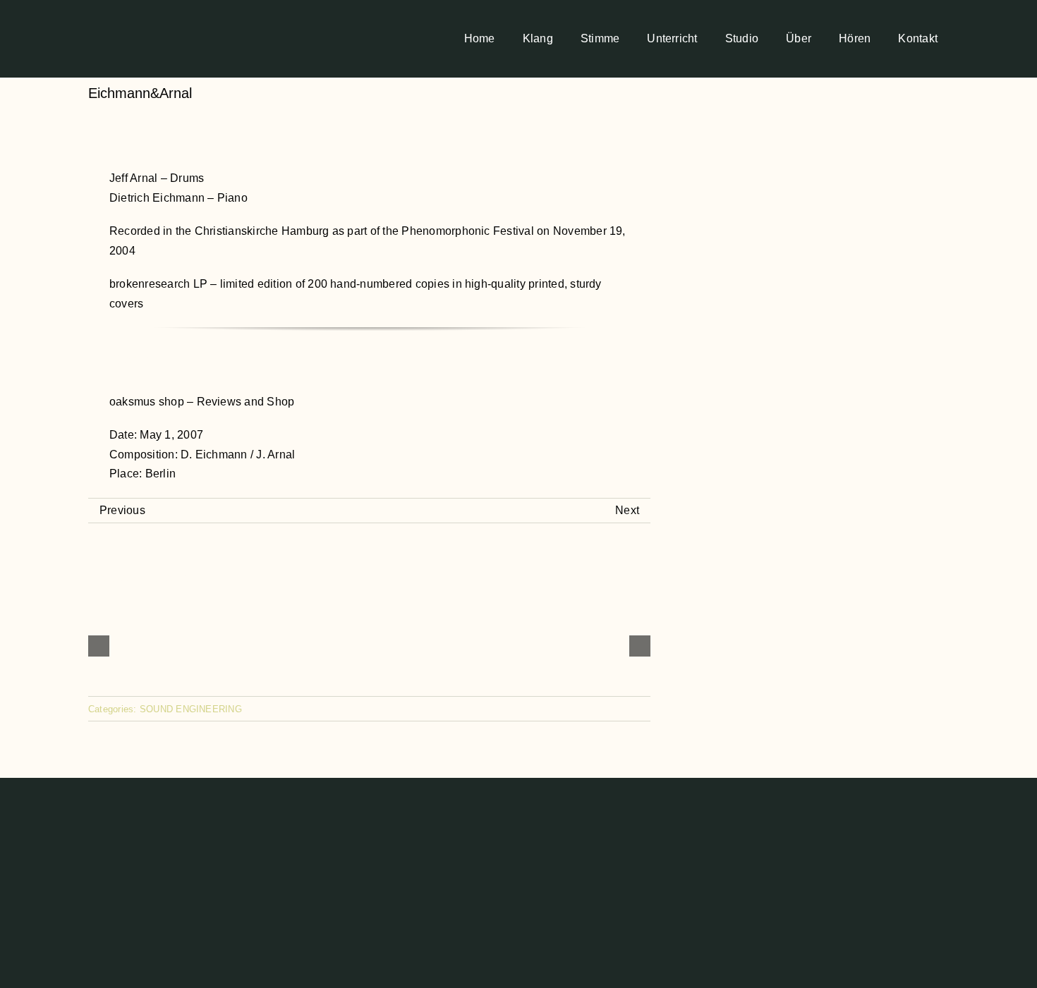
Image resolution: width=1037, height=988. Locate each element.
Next (627, 510)
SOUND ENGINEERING (191, 709)
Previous (122, 510)
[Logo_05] (121, 10)
